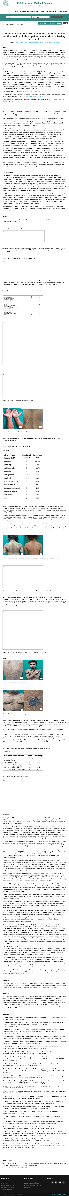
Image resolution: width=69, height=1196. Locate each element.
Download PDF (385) (55, 23)
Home (16, 11)
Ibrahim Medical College (30, 1182)
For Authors (22, 11)
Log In (57, 11)
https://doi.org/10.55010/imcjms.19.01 (17, 1167)
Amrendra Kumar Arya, (34, 42)
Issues (42, 11)
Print (65, 23)
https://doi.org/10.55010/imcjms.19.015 (29, 91)
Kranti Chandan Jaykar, (46, 42)
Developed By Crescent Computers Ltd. (59, 1194)
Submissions (49, 11)
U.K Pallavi (56, 42)
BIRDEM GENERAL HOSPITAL (32, 1184)
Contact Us (63, 11)
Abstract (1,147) (43, 23)
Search (57, 17)
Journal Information (33, 11)
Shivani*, (17, 42)
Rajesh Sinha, (23, 42)
